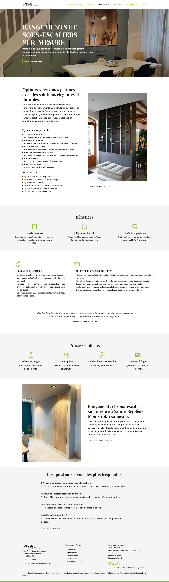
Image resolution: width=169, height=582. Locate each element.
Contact (144, 5)
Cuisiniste (88, 5)
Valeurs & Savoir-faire (74, 5)
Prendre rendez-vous (33, 61)
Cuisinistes (71, 550)
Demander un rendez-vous (101, 440)
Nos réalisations (132, 5)
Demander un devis (74, 561)
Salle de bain (118, 5)
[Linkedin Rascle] (113, 563)
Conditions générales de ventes (76, 573)
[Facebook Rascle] (109, 563)
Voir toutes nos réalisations (101, 186)
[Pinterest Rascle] (120, 563)
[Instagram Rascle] (116, 563)
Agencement (102, 5)
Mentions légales (98, 573)
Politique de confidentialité (118, 573)
